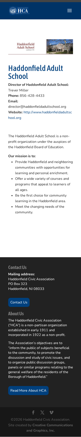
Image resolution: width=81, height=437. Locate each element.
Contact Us (18, 302)
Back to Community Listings (34, 235)
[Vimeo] (51, 413)
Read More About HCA (28, 390)
